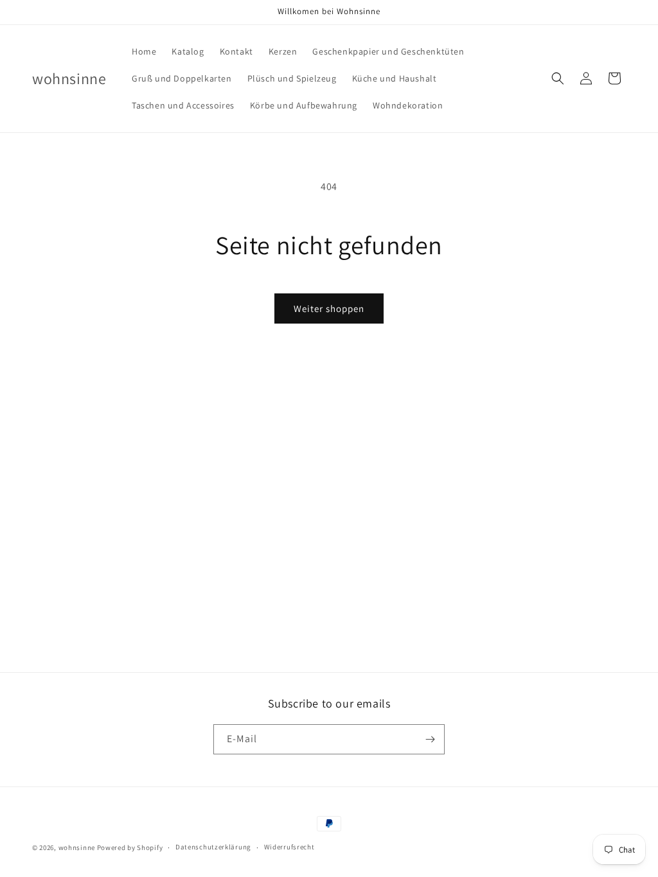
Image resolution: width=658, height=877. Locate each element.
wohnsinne (76, 847)
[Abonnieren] (430, 739)
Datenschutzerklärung (213, 846)
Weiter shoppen (329, 308)
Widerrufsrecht (289, 846)
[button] (558, 78)
